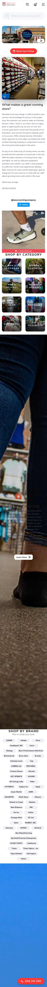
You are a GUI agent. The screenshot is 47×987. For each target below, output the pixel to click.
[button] (31, 981)
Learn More (21, 557)
